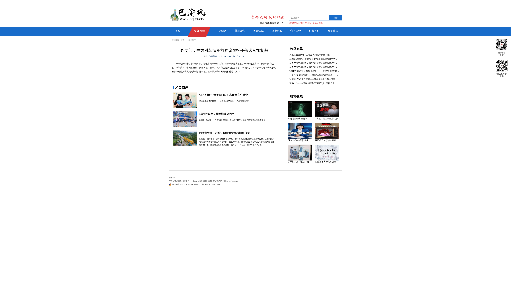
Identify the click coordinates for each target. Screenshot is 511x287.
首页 (178, 30)
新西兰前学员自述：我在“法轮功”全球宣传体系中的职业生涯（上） (313, 67)
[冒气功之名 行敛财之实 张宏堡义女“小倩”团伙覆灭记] (300, 160)
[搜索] (335, 17)
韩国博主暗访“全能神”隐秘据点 (300, 118)
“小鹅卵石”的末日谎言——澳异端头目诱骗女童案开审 (313, 79)
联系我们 (172, 177)
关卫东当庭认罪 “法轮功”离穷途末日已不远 (309, 55)
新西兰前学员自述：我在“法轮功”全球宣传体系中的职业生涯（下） (313, 63)
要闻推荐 (199, 30)
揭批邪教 (277, 30)
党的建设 (295, 30)
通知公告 (239, 30)
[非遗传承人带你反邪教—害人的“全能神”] (327, 160)
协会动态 (221, 30)
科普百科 (314, 30)
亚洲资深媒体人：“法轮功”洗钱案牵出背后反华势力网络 (313, 59)
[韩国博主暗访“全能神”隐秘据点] (300, 116)
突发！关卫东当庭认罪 (327, 118)
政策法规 (258, 30)
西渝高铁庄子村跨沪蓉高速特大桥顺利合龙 (224, 132)
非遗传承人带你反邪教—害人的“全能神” (327, 162)
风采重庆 (332, 30)
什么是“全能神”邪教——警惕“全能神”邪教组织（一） (313, 75)
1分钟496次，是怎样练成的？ (216, 113)
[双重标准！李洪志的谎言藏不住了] (327, 138)
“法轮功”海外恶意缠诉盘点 (300, 140)
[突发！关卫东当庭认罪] (327, 116)
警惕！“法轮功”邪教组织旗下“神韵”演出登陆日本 (311, 83)
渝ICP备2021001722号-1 (211, 184)
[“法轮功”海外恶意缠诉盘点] (300, 138)
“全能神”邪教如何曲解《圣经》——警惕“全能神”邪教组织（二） (313, 71)
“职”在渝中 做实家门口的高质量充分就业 (223, 94)
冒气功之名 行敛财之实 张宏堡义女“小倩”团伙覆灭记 (300, 162)
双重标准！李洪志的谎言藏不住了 (327, 140)
